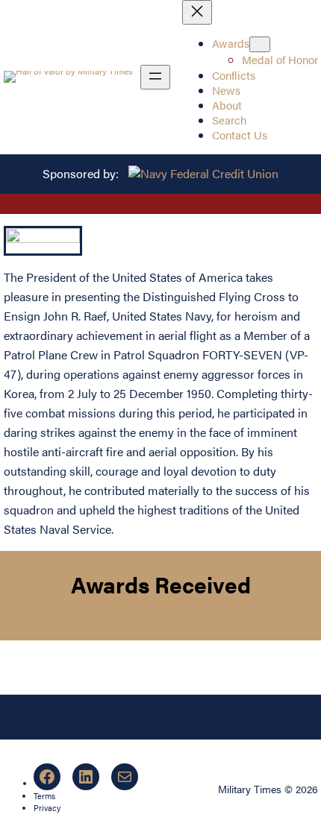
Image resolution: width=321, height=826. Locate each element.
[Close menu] (197, 12)
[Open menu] (155, 77)
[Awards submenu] (259, 44)
